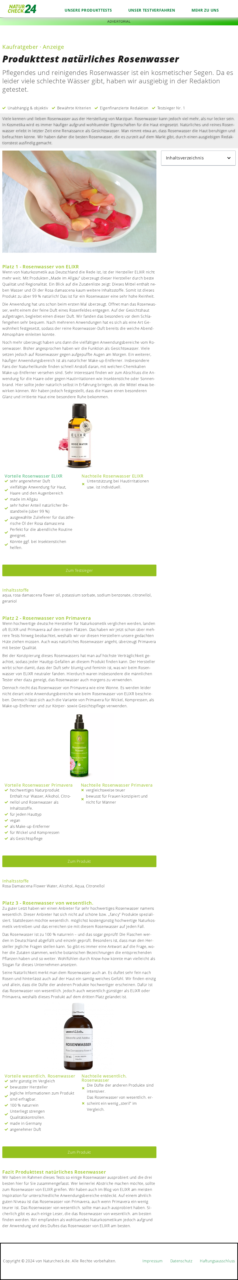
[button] (229, 158)
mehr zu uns (205, 10)
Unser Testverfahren (151, 10)
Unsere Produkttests (88, 10)
